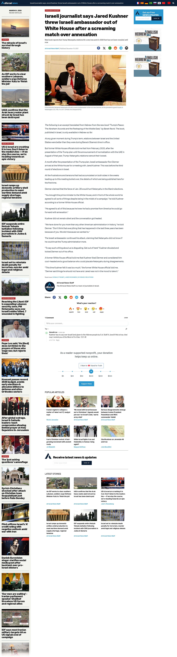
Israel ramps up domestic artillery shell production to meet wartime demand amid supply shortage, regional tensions (15, 191)
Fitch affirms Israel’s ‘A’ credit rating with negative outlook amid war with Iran (15, 528)
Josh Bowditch (106, 447)
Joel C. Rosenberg (107, 504)
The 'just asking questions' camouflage (15, 461)
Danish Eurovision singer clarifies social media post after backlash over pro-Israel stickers (14, 562)
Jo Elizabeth (51, 447)
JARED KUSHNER (71, 277)
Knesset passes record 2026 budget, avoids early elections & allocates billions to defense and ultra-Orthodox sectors (15, 385)
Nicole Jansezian (52, 420)
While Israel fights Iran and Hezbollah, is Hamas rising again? (84, 441)
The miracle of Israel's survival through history (14, 45)
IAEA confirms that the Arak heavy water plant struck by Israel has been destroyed (15, 113)
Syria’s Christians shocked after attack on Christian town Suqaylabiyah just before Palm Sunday (14, 493)
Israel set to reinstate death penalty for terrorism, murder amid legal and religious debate (15, 267)
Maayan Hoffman (79, 447)
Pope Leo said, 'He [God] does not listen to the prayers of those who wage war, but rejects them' (15, 348)
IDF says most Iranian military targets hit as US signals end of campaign (14, 633)
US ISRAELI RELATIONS (85, 277)
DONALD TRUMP (59, 277)
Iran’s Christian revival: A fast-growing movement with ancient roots (59, 441)
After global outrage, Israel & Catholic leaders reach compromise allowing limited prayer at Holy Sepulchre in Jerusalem (15, 424)
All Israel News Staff (52, 48)
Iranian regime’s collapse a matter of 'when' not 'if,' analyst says (58, 412)
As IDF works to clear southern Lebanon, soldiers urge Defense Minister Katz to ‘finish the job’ (14, 78)
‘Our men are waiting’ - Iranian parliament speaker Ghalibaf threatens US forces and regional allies (14, 598)
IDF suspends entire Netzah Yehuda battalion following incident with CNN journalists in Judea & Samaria (14, 230)
